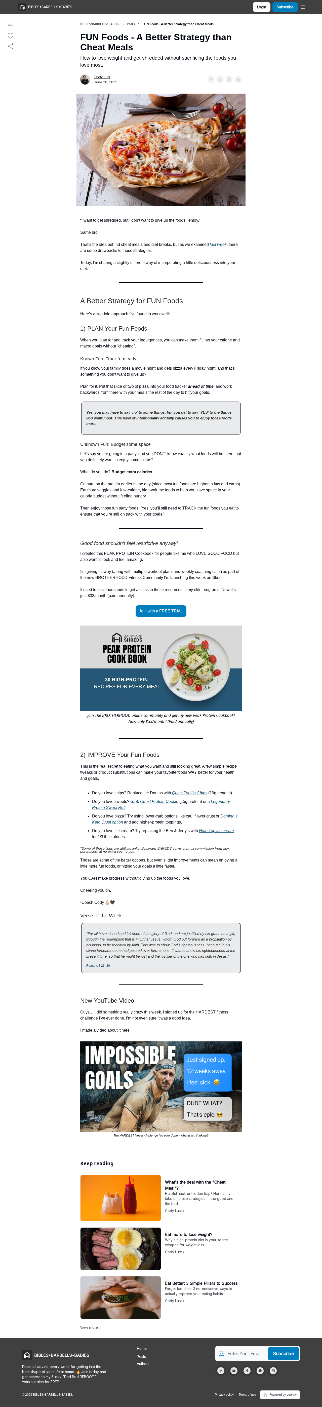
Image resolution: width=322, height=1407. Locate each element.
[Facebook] (260, 1370)
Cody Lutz (102, 77)
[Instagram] (273, 1370)
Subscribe (285, 7)
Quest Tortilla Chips (189, 793)
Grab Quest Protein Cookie (154, 801)
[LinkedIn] (220, 1370)
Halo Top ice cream (216, 831)
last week (218, 244)
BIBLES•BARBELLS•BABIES (99, 24)
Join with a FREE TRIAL (161, 611)
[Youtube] (233, 1370)
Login (261, 7)
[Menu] (303, 6)
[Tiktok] (247, 1370)
